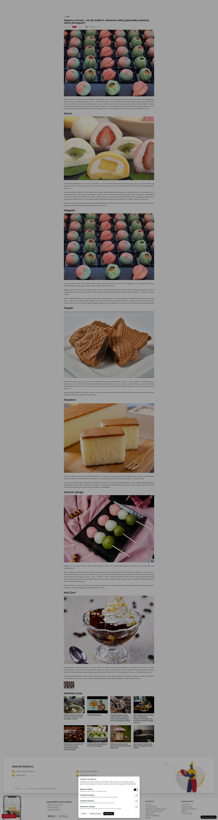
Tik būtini (83, 813)
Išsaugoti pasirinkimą (95, 813)
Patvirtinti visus (109, 813)
